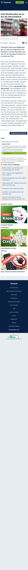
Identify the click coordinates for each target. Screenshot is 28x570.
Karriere (14, 322)
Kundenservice (14, 287)
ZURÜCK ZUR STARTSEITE (18, 133)
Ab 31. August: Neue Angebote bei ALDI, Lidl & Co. (12, 174)
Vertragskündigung (14, 326)
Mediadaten (14, 319)
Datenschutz (14, 298)
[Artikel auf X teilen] (26, 42)
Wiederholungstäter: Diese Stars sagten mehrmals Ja (14, 179)
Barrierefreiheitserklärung (14, 291)
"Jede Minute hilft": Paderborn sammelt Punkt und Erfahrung (14, 184)
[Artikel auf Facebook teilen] (23, 42)
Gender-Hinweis (14, 312)
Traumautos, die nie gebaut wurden (13, 188)
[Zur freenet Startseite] (6, 2)
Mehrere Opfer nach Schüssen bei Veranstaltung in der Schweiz (12, 169)
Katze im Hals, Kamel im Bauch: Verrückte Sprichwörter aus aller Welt (13, 198)
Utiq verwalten (14, 305)
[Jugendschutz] (14, 337)
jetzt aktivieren (8, 153)
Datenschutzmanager (14, 301)
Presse (14, 315)
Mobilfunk (20, 2)
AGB (14, 308)
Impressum (14, 294)
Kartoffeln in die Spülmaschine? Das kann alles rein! (13, 193)
